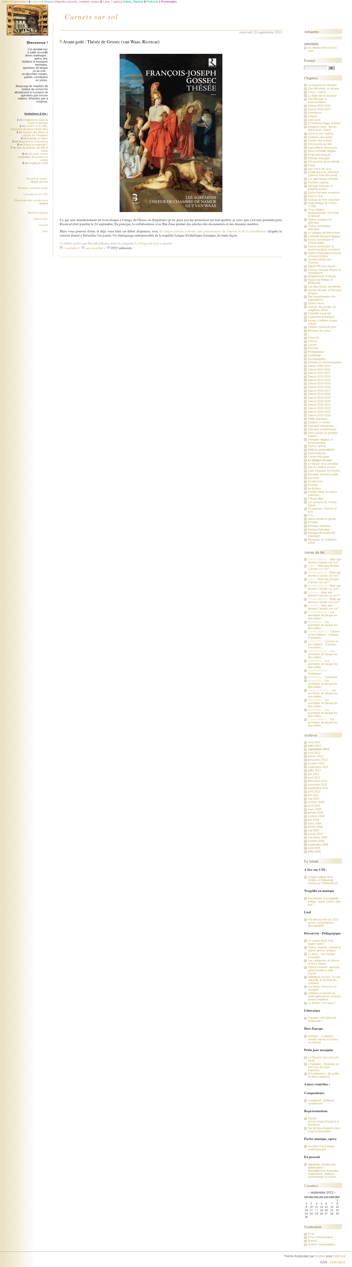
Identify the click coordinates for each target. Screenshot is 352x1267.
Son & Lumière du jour (322, 467)
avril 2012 (314, 777)
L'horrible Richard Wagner (324, 236)
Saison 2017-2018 (319, 393)
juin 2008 (313, 819)
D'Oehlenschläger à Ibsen (324, 123)
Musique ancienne (319, 525)
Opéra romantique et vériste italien (321, 241)
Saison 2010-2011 (319, 369)
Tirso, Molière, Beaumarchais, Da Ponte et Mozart (323, 212)
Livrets (312, 344)
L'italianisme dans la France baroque (35, 121)
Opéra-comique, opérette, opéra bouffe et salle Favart (324, 970)
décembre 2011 (317, 780)
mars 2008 (314, 823)
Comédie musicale (319, 313)
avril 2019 (314, 742)
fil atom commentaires (321, 1244)
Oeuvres (313, 337)
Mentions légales (38, 212)
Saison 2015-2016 (319, 386)
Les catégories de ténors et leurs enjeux (323, 962)
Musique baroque (319, 529)
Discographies (317, 358)
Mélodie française (319, 158)
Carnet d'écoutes (318, 456)
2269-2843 (337, 1262)
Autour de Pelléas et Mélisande (320, 281)
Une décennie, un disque (323, 88)
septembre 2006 (318, 844)
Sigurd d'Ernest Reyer (322, 266)
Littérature (314, 119)
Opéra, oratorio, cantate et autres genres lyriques (324, 949)
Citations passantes (320, 137)
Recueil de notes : (37, 180)
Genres (312, 341)
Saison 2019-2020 (319, 401)
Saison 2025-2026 (319, 105)
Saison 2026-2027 (319, 109)
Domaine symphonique (322, 429)
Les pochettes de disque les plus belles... (323, 615)
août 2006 (314, 847)
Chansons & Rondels (321, 316)
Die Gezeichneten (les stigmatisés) (322, 298)
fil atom (312, 1240)
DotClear (339, 1256)
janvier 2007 (315, 833)
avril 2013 (314, 752)
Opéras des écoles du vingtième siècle (322, 308)
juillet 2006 (314, 851)
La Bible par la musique (322, 95)
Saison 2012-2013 (319, 376)
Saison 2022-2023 (319, 411)
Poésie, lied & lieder (320, 140)
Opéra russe (316, 303)
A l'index (313, 522)
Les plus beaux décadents (324, 286)
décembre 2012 (318, 759)
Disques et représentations (325, 362)
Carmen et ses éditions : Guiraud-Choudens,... (324, 634)
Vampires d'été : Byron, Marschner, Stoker (322, 128)
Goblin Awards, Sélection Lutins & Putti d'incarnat (323, 174)
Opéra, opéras (317, 445)
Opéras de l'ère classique (324, 199)
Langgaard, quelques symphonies (321, 1102)
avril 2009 (314, 805)
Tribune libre (40, 218)
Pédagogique (316, 351)
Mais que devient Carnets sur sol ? (324, 561)
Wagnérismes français (322, 276)
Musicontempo (317, 453)
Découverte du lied (319, 144)
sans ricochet (94, 248)
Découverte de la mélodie (324, 161)
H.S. (310, 515)
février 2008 (315, 826)
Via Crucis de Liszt (319, 168)
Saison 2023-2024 (319, 415)
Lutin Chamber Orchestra (324, 470)
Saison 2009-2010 (319, 365)
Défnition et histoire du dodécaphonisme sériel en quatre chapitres (324, 996)
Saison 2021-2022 (319, 408)
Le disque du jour (147, 243)
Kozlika (320, 1256)
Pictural (312, 484)
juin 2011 (313, 795)
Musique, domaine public (33, 188)
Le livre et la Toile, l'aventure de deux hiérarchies (29, 127)
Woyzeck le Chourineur (33, 141)
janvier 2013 (315, 756)
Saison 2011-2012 (319, 372)
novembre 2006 (318, 837)
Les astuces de (35, 194)
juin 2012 (313, 773)
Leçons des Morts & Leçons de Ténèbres (35, 134)
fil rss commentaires (320, 1237)
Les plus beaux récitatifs (323, 178)
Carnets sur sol (91, 16)
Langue (312, 116)
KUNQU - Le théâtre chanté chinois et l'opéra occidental (323, 1039)
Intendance (315, 112)
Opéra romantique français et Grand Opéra (324, 254)
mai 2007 (313, 830)
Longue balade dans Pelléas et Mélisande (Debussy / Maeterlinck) (323, 880)
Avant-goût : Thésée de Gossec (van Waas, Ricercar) (111, 42)
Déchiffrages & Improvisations (317, 100)
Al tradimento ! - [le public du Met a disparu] (323, 1075)
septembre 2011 (318, 788)
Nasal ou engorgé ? (35, 144)
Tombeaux (314, 673)
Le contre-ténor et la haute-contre (320, 942)
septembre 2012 (318, 766)
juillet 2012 (314, 770)
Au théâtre (314, 488)
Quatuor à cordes (319, 422)
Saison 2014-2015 (319, 383)
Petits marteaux (318, 418)
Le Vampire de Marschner (324, 232)
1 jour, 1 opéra (317, 92)
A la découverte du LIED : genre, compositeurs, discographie (324, 922)
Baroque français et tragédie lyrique (320, 187)
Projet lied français (319, 154)
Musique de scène (319, 330)
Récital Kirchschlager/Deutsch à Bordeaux (323, 1121)
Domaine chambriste (321, 425)
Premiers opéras (318, 182)
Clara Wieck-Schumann (323, 147)
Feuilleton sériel (38, 163)
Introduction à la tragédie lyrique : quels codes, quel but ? (324, 901)
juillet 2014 (314, 745)
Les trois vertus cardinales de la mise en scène (33, 157)
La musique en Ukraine (322, 85)
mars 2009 (314, 809)
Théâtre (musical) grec (322, 326)
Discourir (313, 477)
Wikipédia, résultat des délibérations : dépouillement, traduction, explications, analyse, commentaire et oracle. (324, 1170)
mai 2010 (313, 798)
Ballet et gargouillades (321, 449)
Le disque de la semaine (323, 463)
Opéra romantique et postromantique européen (324, 248)
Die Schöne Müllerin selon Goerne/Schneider (324, 1130)
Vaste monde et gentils (322, 518)
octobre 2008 (316, 816)
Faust (311, 165)
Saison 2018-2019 (319, 397)
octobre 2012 (316, 763)
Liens (44, 231)
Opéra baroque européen (324, 192)
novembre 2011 (317, 784)
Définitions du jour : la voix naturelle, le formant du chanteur (324, 980)
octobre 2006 (316, 840)
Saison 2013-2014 (319, 380)
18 (316, 1210)
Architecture (315, 481)
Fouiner (309, 60)
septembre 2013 (318, 749)
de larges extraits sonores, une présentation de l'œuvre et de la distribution (213, 231)
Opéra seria (315, 196)
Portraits (313, 348)
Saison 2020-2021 (319, 404)
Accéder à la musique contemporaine (321, 1148)
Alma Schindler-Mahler (322, 151)
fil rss (311, 1233)
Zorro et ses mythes (320, 133)
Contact (43, 225)
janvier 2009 (315, 812)
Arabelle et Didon (37, 138)
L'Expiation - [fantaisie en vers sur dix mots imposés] (323, 1067)
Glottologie (314, 355)
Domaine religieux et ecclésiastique (320, 441)
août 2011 (314, 791)
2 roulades (70, 248)
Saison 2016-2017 (319, 390)
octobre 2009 (316, 802)
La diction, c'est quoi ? (322, 1002)
